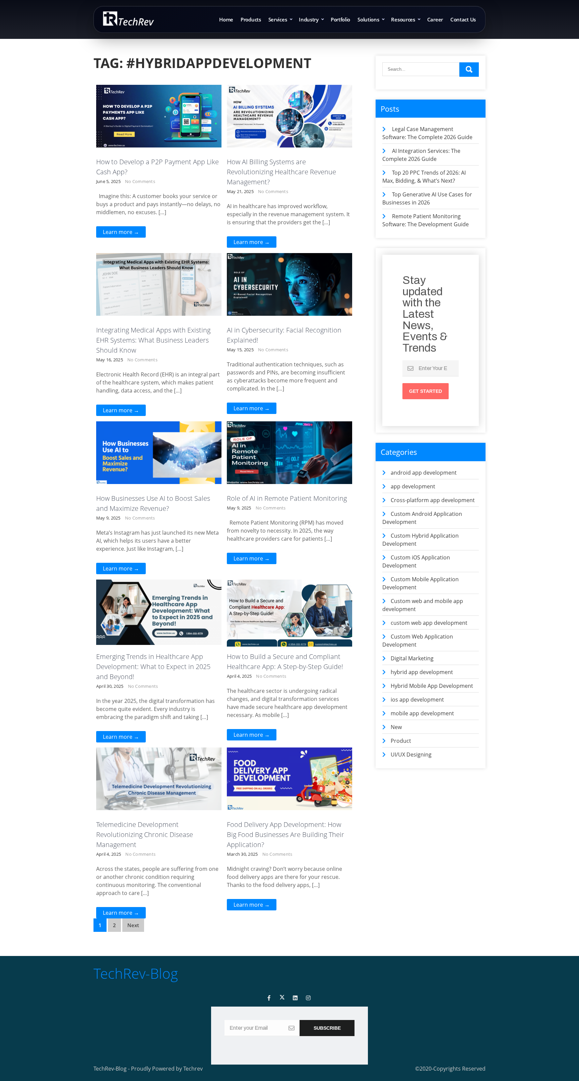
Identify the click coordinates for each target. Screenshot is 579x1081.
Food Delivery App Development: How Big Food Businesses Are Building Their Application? (285, 834)
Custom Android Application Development (162, 94)
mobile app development (293, 113)
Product (335, 293)
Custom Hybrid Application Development (292, 270)
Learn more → (121, 232)
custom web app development (163, 795)
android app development (162, 258)
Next (133, 925)
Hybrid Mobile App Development (432, 685)
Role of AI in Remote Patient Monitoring (287, 498)
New (396, 727)
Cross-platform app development (162, 281)
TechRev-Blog (135, 973)
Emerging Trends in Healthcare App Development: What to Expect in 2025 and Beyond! (153, 666)
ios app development (417, 699)
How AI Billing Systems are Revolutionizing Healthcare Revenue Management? (281, 171)
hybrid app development (422, 672)
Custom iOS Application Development (163, 110)
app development (162, 270)
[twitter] (282, 998)
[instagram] (308, 998)
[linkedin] (295, 998)
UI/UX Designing (411, 754)
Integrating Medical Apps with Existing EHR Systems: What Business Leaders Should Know (153, 340)
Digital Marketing (412, 658)
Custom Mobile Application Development (162, 121)
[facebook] (269, 998)
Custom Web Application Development (292, 102)
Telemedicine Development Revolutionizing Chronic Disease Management (144, 834)
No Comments (140, 181)
